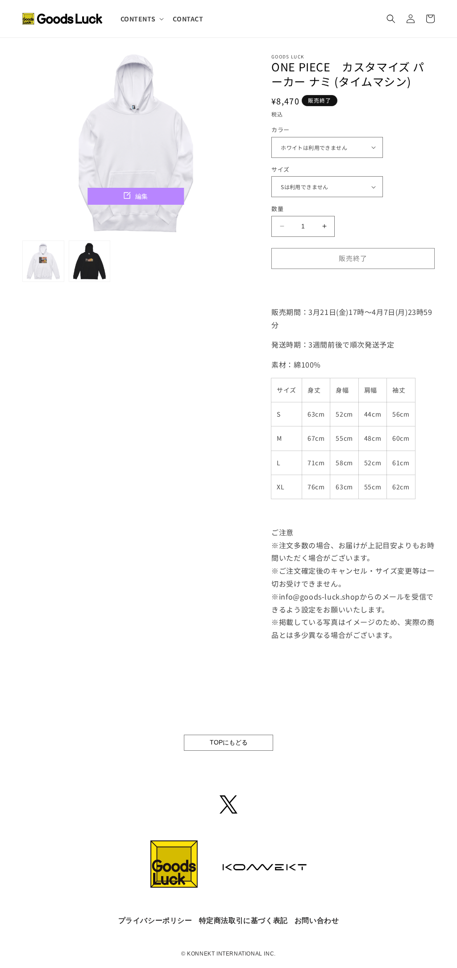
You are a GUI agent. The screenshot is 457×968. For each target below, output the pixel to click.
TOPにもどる (229, 742)
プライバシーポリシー (155, 920)
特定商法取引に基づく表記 (243, 920)
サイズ (280, 169)
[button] (141, 18)
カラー (280, 129)
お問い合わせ (317, 920)
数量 (277, 208)
